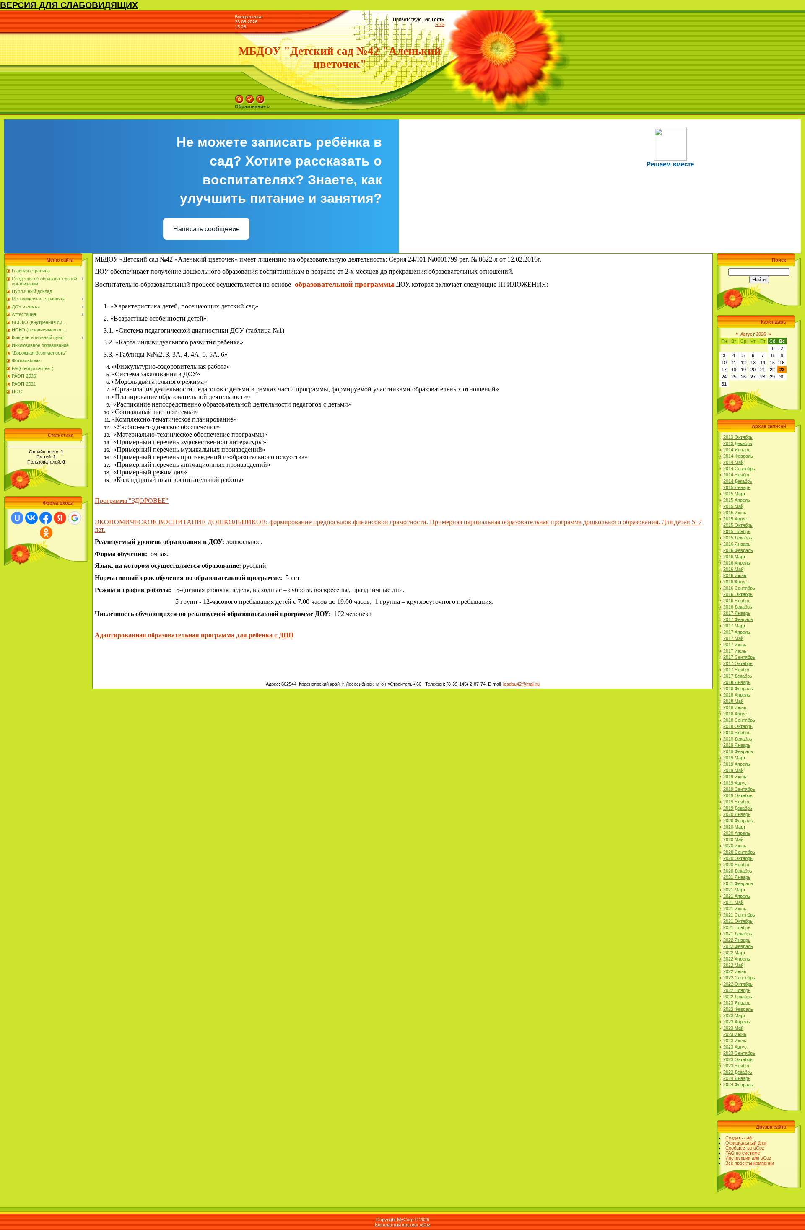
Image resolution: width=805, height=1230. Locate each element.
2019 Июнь (734, 776)
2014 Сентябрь (739, 468)
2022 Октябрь (738, 984)
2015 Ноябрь (736, 531)
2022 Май (733, 965)
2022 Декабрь (737, 996)
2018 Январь (736, 682)
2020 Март (734, 826)
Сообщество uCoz (744, 1147)
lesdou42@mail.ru (521, 683)
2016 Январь (736, 543)
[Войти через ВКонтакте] (31, 518)
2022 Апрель (736, 958)
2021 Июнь (734, 908)
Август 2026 (753, 334)
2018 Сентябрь (739, 719)
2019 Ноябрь (736, 801)
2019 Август (736, 782)
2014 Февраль (738, 455)
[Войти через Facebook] (45, 518)
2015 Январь (736, 487)
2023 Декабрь (737, 1072)
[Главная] (239, 97)
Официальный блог (746, 1142)
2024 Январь (736, 1078)
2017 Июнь (734, 644)
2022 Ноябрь (736, 990)
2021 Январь (736, 877)
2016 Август (736, 581)
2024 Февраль (738, 1084)
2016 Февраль (738, 550)
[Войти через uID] (17, 518)
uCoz (425, 1224)
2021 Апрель (736, 896)
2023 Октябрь (738, 1059)
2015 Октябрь (738, 525)
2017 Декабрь (737, 675)
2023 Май (733, 1028)
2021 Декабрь (737, 933)
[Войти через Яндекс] (60, 518)
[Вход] (260, 97)
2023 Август (736, 1046)
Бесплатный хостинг (396, 1224)
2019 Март (734, 757)
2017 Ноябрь (736, 669)
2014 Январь (736, 449)
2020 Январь (736, 814)
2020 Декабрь (737, 870)
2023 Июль (734, 1040)
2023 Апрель (736, 1021)
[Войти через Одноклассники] (46, 532)
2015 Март (734, 493)
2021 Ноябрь (736, 927)
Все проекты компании (749, 1162)
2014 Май (733, 462)
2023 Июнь (734, 1034)
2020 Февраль (738, 820)
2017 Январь (736, 613)
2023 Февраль (738, 1009)
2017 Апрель (736, 631)
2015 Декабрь (737, 537)
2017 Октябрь (738, 663)
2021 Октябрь (738, 921)
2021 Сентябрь (739, 914)
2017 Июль (734, 650)
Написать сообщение (206, 229)
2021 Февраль (738, 883)
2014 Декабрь (737, 481)
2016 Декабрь (737, 606)
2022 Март (734, 952)
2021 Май (733, 902)
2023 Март (734, 1015)
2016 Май (733, 569)
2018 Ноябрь (736, 732)
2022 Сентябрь (739, 977)
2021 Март (734, 889)
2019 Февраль (738, 751)
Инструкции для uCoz (748, 1157)
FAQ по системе (742, 1152)
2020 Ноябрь (736, 864)
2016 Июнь (734, 575)
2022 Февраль (738, 946)
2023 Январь (736, 1002)
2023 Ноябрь (736, 1065)
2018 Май (733, 701)
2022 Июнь (734, 971)
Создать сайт (739, 1137)
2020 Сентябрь (739, 852)
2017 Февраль (738, 619)
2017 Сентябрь (739, 657)
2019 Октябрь (738, 795)
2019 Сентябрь (739, 789)
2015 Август (736, 518)
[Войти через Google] (74, 518)
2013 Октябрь (738, 437)
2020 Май (733, 839)
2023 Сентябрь (739, 1053)
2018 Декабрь (737, 738)
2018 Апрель (736, 694)
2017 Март (734, 625)
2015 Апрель (736, 499)
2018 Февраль (738, 688)
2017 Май (733, 638)
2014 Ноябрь (736, 474)
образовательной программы (344, 284)
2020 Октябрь (738, 858)
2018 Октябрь (738, 726)
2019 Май (733, 770)
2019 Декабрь (737, 808)
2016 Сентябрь (739, 587)
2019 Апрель (736, 763)
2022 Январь (736, 940)
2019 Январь (736, 745)
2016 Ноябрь (736, 600)
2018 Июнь (734, 707)
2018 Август (736, 713)
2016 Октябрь (738, 594)
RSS (439, 24)
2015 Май (733, 506)
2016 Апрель (736, 562)
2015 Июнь (734, 512)
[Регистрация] (249, 97)
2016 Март (734, 556)
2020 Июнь (734, 845)
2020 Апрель (736, 833)
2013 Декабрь (737, 443)
